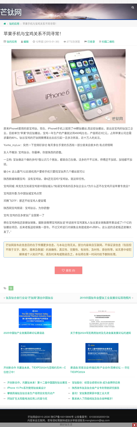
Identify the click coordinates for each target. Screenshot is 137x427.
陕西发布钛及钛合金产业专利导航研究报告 (95, 387)
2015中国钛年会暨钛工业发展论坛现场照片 (105, 297)
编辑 (26, 41)
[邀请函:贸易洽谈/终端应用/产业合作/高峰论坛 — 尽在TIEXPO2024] (102, 352)
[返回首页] (5, 23)
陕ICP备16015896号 (62, 416)
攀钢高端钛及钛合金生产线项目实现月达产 (31, 393)
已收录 (91, 41)
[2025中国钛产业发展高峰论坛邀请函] (35, 318)
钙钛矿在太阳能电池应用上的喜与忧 (27, 398)
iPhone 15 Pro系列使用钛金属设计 (26, 387)
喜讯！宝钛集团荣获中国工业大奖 (90, 393)
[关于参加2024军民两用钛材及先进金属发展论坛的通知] (102, 318)
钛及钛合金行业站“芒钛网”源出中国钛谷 (29, 297)
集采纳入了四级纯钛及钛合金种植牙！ (93, 398)
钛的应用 (14, 23)
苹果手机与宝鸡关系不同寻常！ (34, 33)
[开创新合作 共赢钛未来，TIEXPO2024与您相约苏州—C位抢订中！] (35, 352)
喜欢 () (70, 270)
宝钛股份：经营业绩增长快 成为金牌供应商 (96, 382)
